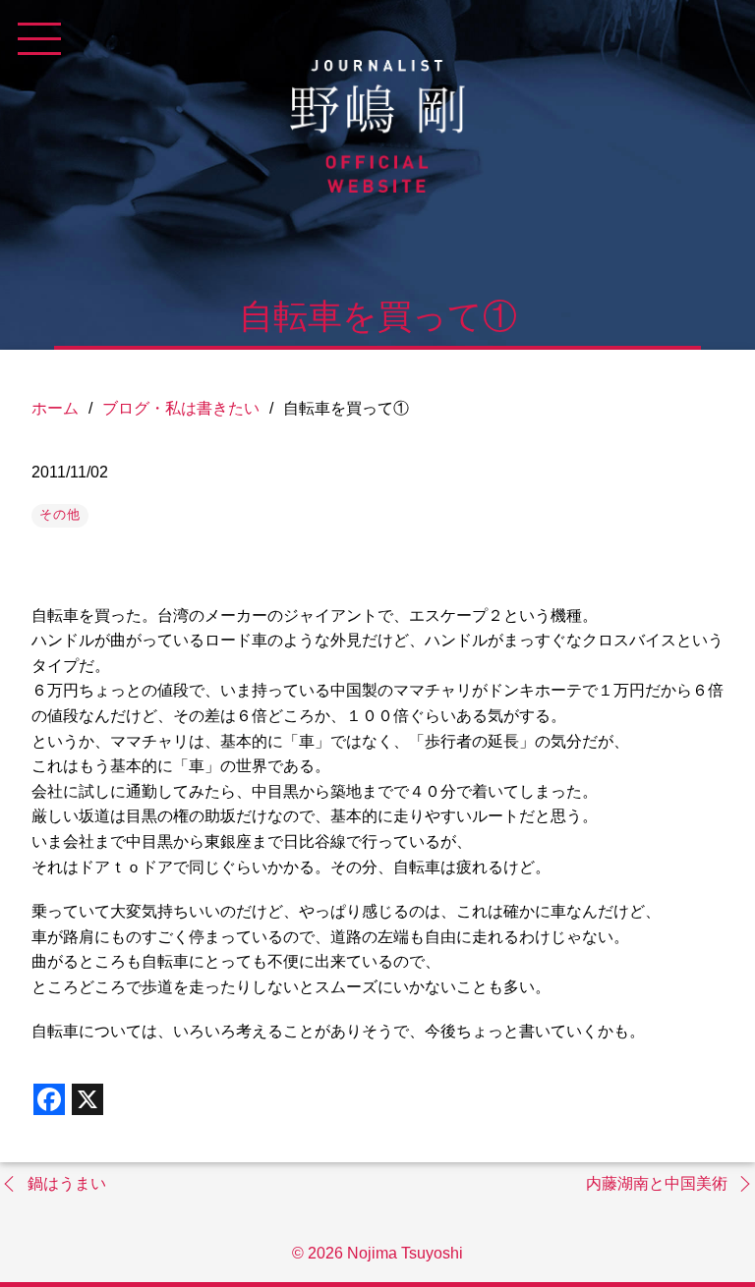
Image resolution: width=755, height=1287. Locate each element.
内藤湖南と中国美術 (656, 1183)
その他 (60, 514)
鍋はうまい (67, 1183)
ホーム (55, 408)
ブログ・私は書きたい (181, 408)
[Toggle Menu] (39, 39)
